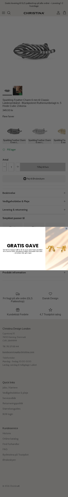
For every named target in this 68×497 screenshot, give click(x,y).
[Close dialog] (66, 228)
